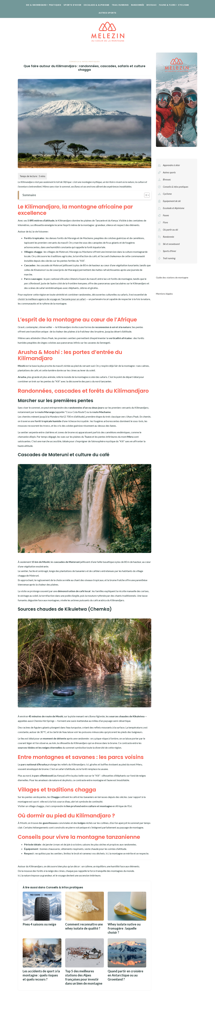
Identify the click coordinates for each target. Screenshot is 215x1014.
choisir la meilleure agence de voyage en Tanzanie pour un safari (52, 299)
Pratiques (55, 5)
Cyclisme (183, 5)
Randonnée (137, 5)
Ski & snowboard (36, 5)
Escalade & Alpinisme (96, 5)
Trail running (120, 5)
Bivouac (152, 5)
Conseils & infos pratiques (84, 61)
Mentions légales (164, 293)
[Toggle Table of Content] (145, 195)
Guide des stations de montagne (172, 277)
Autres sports (107, 12)
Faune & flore (167, 5)
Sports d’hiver (72, 5)
